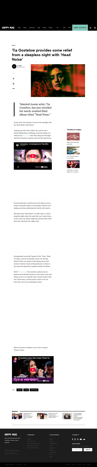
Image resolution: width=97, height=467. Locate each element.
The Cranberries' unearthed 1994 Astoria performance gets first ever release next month (78, 417)
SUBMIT (80, 27)
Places (44, 27)
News (19, 27)
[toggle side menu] (94, 28)
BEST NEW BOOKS (32, 448)
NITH (69, 27)
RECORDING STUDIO (33, 443)
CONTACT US (31, 441)
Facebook (68, 464)
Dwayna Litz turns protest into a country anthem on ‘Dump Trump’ (53, 415)
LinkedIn (89, 464)
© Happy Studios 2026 (10, 464)
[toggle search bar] (90, 28)
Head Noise (22, 272)
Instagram (79, 464)
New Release (34, 389)
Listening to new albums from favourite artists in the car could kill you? (28, 416)
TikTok (84, 464)
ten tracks (26, 135)
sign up (88, 449)
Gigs (38, 27)
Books (50, 27)
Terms (25, 464)
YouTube (73, 464)
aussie (26, 389)
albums (20, 389)
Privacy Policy (19, 464)
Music (25, 27)
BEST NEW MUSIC (32, 445)
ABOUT (29, 439)
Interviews (32, 27)
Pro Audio (57, 30)
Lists (64, 27)
